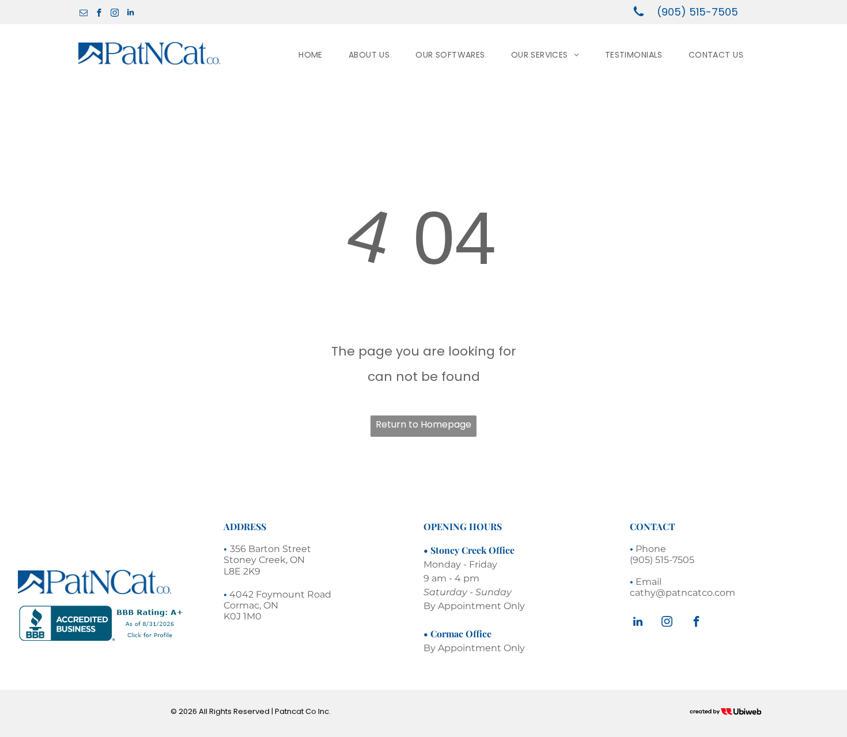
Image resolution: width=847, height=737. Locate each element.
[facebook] (99, 14)
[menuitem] (315, 55)
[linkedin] (130, 14)
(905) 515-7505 (697, 12)
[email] (83, 14)
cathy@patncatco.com (682, 592)
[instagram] (114, 14)
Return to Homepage (423, 424)
